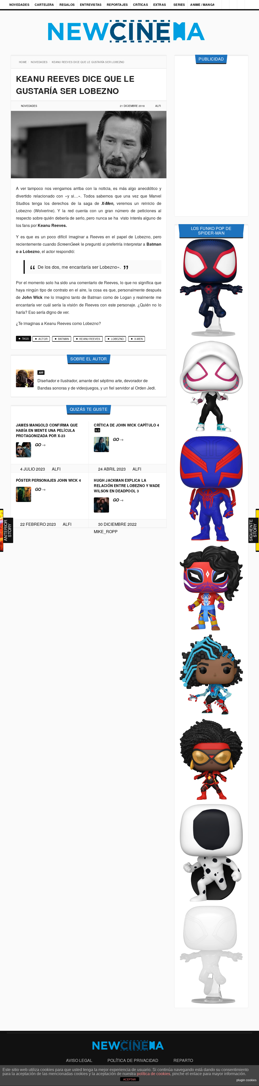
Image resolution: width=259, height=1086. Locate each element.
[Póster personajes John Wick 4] (23, 494)
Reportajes (117, 4)
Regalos (67, 4)
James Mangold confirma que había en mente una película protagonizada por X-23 (47, 430)
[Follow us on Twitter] (231, 4)
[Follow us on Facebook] (223, 4)
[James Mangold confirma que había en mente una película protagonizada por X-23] (23, 449)
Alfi (158, 106)
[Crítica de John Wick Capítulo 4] (101, 444)
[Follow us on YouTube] (240, 4)
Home (23, 62)
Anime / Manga (203, 4)
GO (40, 445)
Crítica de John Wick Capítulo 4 (126, 425)
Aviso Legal (79, 1060)
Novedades (19, 4)
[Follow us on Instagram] (214, 4)
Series (179, 4)
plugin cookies (246, 1080)
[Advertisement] (211, 140)
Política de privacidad (132, 1060)
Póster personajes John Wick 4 (48, 480)
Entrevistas (90, 4)
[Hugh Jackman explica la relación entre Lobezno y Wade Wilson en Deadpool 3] (101, 504)
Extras (159, 4)
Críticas (140, 4)
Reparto (183, 1060)
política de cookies (153, 1074)
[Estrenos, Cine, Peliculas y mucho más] (129, 31)
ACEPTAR (129, 1079)
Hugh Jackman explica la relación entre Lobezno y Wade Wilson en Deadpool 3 (127, 485)
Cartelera (44, 4)
